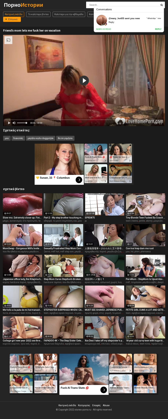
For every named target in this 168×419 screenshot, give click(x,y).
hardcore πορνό (18, 282)
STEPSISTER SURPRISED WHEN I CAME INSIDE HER (63, 310)
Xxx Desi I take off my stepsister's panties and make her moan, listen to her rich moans (104, 340)
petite (142, 220)
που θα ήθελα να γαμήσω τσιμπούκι (81, 282)
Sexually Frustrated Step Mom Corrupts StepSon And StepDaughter (63, 248)
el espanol (14, 313)
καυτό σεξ (161, 313)
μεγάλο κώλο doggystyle (40, 138)
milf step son (67, 251)
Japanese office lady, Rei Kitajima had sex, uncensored (22, 279)
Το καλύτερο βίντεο (38, 14)
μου (7, 138)
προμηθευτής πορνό (95, 251)
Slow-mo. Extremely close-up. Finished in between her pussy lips (22, 217)
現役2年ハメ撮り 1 (94, 279)
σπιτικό (105, 343)
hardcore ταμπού (53, 282)
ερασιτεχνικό (92, 282)
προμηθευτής (34, 282)
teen (40, 220)
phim (137, 251)
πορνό (34, 343)
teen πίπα (26, 313)
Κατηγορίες (84, 405)
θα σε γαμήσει (65, 138)
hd (132, 251)
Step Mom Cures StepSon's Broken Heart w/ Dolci (63, 279)
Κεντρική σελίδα (13, 14)
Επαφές (96, 405)
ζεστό (47, 251)
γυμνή (108, 313)
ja (86, 220)
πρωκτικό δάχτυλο (54, 343)
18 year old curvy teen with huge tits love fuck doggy (145, 340)
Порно (12, 5)
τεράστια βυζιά (159, 343)
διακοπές (18, 138)
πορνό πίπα (38, 313)
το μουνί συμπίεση (63, 220)
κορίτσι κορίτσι (11, 343)
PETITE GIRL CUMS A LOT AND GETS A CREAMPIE (145, 310)
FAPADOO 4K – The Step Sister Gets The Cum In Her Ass (63, 340)
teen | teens (132, 220)
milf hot (55, 251)
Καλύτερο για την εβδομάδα (68, 14)
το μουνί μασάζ (120, 313)
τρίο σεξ (25, 343)
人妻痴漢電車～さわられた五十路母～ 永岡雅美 (104, 248)
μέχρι (6, 220)
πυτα (5, 313)
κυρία (6, 282)
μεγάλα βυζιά (114, 251)
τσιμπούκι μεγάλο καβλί (144, 282)
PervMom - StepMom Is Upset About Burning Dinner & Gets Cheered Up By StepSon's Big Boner (145, 279)
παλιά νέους (132, 343)
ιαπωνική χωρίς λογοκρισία (115, 282)
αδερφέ (48, 220)
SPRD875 (90, 217)
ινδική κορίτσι (118, 343)
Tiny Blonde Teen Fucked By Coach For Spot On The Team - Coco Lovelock (145, 217)
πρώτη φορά (91, 313)
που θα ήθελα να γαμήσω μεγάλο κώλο (23, 251)
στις (101, 313)
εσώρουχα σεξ (92, 343)
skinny (149, 220)
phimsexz (146, 251)
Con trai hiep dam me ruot (140, 248)
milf (128, 282)
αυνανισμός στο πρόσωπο (23, 220)
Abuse (106, 405)
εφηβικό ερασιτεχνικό (61, 313)
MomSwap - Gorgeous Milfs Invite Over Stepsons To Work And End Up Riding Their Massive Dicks (22, 248)
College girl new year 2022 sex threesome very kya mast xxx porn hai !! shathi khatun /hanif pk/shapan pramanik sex (22, 340)
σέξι (40, 343)
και (75, 220)
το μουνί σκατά (82, 313)
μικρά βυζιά (160, 220)
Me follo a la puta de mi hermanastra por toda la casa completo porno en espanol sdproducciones (22, 310)
